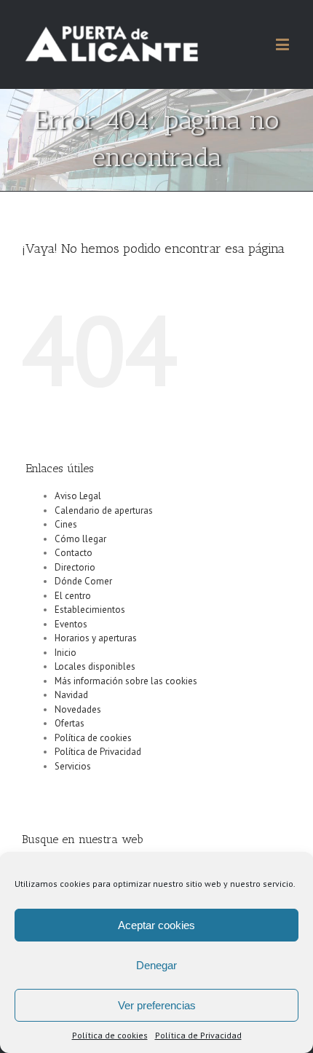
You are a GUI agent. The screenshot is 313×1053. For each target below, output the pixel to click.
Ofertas (69, 723)
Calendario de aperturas (104, 510)
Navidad (71, 695)
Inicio (65, 652)
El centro (73, 596)
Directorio (75, 567)
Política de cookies (110, 1035)
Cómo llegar (80, 539)
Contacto (73, 553)
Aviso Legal (78, 496)
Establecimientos (90, 609)
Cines (66, 524)
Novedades (78, 709)
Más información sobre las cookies (126, 681)
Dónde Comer (83, 581)
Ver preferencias (157, 1005)
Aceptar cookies (156, 925)
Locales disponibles (95, 666)
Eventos (71, 624)
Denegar (156, 965)
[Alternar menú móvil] (283, 44)
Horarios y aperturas (96, 638)
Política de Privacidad (198, 1035)
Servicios (73, 766)
